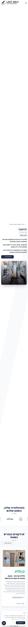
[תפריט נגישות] (4, 623)
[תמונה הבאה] (24, 272)
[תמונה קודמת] (3, 272)
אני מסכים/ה (20, 622)
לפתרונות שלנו (8, 257)
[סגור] (14, 622)
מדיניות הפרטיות (17, 619)
